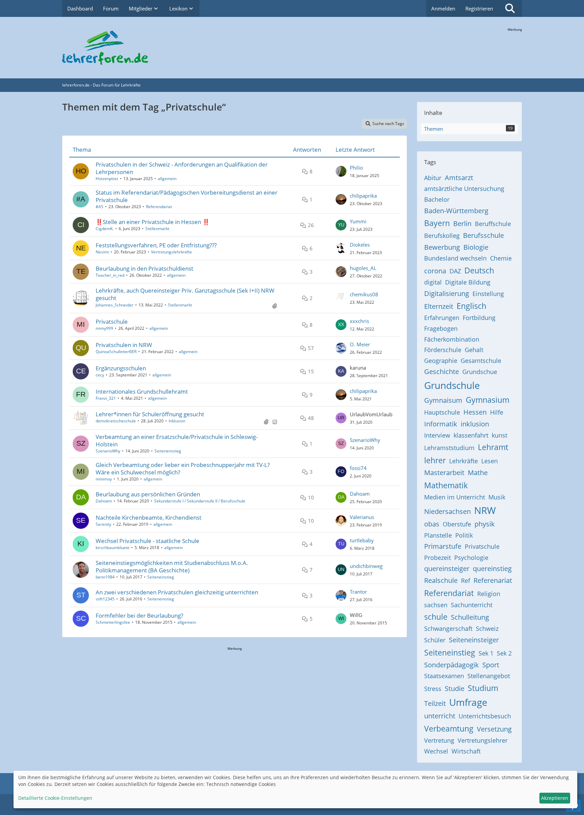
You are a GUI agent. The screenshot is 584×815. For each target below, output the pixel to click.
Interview (437, 435)
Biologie (475, 247)
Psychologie (471, 557)
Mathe (478, 472)
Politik (464, 535)
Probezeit (437, 557)
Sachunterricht (471, 605)
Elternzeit (438, 306)
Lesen (489, 461)
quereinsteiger (446, 568)
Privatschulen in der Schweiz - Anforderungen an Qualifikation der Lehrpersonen (182, 168)
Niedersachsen (447, 511)
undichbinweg (366, 566)
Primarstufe (442, 546)
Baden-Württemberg (456, 210)
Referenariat (492, 580)
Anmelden (443, 8)
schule (435, 616)
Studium (483, 688)
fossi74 (358, 468)
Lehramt (493, 447)
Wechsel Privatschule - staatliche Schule (147, 541)
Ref (465, 580)
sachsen (435, 605)
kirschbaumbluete (112, 547)
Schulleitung (470, 617)
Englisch (471, 305)
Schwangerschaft (448, 628)
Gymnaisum (443, 400)
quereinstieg (492, 568)
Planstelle (438, 535)
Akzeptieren (554, 798)
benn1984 (105, 577)
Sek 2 (504, 653)
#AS (99, 206)
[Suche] (510, 8)
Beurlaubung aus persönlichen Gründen (148, 494)
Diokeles (360, 244)
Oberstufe (457, 524)
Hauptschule (442, 412)
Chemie (501, 258)
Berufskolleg (442, 235)
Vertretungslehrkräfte (171, 252)
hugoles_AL (363, 268)
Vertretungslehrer (483, 740)
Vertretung (439, 740)
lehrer (435, 460)
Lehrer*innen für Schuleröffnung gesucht (150, 414)
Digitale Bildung (467, 282)
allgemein (167, 178)
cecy (100, 375)
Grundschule (452, 385)
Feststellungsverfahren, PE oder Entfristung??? (156, 245)
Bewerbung (442, 247)
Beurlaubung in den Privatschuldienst (144, 268)
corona (435, 270)
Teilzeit (435, 703)
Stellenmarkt (157, 228)
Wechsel (436, 751)
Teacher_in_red (110, 275)
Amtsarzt (459, 177)
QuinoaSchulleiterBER (116, 351)
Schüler (434, 640)
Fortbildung (479, 318)
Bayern (437, 223)
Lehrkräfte (463, 461)
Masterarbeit (444, 472)
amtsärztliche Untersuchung (464, 188)
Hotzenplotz (107, 178)
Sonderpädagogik (451, 664)
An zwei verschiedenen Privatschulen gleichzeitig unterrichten (177, 592)
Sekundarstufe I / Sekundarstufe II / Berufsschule (199, 501)
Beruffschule (493, 224)
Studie (454, 688)
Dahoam (104, 501)
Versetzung (494, 729)
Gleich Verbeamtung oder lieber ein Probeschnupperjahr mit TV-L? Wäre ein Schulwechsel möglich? (183, 468)
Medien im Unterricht (454, 497)
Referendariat (159, 206)
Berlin (462, 223)
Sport (490, 664)
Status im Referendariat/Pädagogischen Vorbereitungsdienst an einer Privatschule (186, 196)
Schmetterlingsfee (113, 622)
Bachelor (436, 199)
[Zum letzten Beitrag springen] (341, 171)
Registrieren (479, 8)
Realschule (441, 580)
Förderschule (442, 350)
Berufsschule (483, 235)
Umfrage (468, 702)
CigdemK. (105, 228)
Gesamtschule (481, 360)
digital (433, 282)
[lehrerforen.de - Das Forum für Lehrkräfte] (292, 47)
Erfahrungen (441, 318)
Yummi (358, 221)
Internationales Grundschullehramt (142, 391)
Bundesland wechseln (455, 258)
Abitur (432, 178)
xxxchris (359, 321)
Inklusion (177, 421)
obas (431, 523)
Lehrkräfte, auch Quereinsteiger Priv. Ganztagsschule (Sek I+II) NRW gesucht (185, 294)
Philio (356, 167)
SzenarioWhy (108, 451)
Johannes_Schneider (114, 305)
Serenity (103, 524)
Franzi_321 (106, 398)
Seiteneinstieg (167, 451)
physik (484, 523)
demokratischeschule (116, 421)
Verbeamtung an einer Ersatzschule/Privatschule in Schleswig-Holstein (177, 440)
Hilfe (496, 412)
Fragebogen (441, 328)
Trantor (358, 591)
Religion (488, 594)
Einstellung (488, 294)
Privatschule (112, 321)
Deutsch (479, 270)
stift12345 (105, 599)
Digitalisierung (446, 293)
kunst (499, 435)
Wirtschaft (466, 751)
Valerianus (362, 517)
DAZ (455, 271)
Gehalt (474, 350)
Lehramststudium (449, 448)
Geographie (440, 360)
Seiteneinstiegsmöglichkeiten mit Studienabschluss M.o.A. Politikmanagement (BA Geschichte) (172, 566)
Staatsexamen (444, 676)
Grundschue (479, 372)
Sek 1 (486, 653)
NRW (485, 510)
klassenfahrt (471, 435)
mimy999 (104, 328)
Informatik (440, 423)
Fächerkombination (451, 339)
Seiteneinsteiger (474, 639)
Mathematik (446, 485)
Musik (496, 497)
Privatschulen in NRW (124, 345)
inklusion (475, 423)
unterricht (439, 715)
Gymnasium (487, 399)
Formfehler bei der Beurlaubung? (139, 615)
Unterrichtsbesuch (485, 716)
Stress (432, 689)
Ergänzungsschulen (121, 368)
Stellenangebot (488, 676)
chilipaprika (363, 195)
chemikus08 (364, 294)
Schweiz (487, 628)
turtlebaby (362, 540)
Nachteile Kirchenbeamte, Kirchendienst (148, 517)
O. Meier (360, 344)
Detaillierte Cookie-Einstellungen (55, 798)
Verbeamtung (448, 728)
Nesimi (102, 252)
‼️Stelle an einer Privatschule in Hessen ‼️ (153, 222)
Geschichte (441, 371)
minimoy (104, 479)
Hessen (475, 412)
